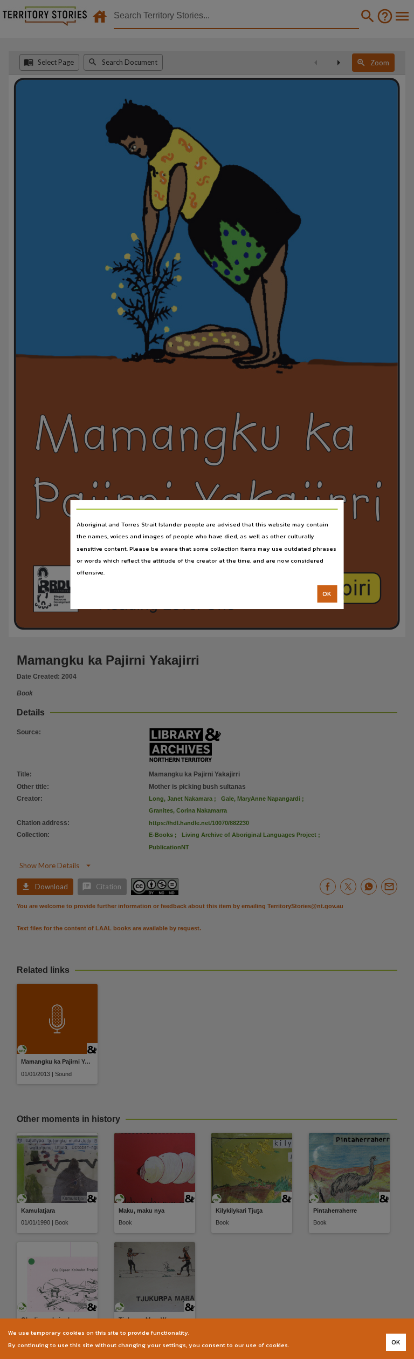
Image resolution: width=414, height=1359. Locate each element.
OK (327, 594)
